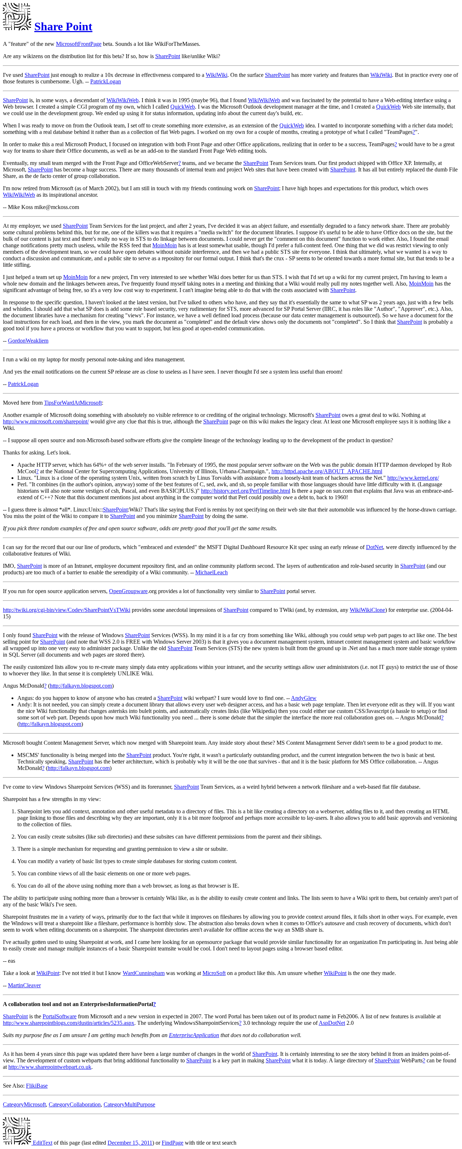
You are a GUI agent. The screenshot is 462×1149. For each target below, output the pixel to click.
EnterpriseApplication (194, 1035)
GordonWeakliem (28, 341)
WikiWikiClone (367, 610)
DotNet (374, 547)
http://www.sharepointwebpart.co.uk (49, 1067)
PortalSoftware (60, 1016)
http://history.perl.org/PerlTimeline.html (245, 491)
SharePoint (167, 56)
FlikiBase (37, 1086)
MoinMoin (164, 245)
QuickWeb (182, 107)
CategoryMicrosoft (24, 1104)
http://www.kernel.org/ (413, 478)
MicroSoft (214, 973)
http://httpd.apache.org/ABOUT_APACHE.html (326, 471)
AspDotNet (332, 1023)
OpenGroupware (128, 591)
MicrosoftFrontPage (78, 44)
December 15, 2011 (130, 1143)
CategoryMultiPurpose (129, 1104)
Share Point (63, 26)
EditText (41, 1143)
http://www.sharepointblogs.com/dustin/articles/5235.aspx (68, 1023)
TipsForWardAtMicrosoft (73, 403)
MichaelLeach (211, 572)
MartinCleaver (24, 985)
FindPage (172, 1143)
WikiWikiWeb (122, 100)
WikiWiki (216, 75)
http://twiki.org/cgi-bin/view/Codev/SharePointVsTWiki (66, 610)
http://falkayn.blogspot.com (81, 686)
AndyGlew (304, 698)
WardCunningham (144, 973)
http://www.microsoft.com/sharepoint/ (46, 421)
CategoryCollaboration (75, 1104)
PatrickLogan (105, 81)
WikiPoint (47, 973)
